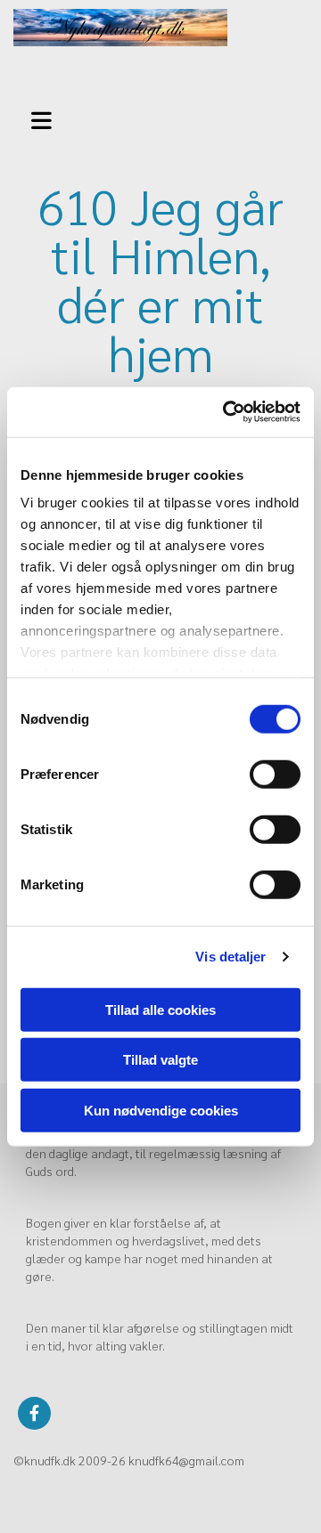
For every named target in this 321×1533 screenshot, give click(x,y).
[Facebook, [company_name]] (34, 1413)
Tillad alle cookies (160, 1009)
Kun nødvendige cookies (161, 1109)
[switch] (275, 773)
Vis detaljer (230, 956)
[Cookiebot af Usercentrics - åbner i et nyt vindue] (226, 412)
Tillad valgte (160, 1059)
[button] (44, 118)
